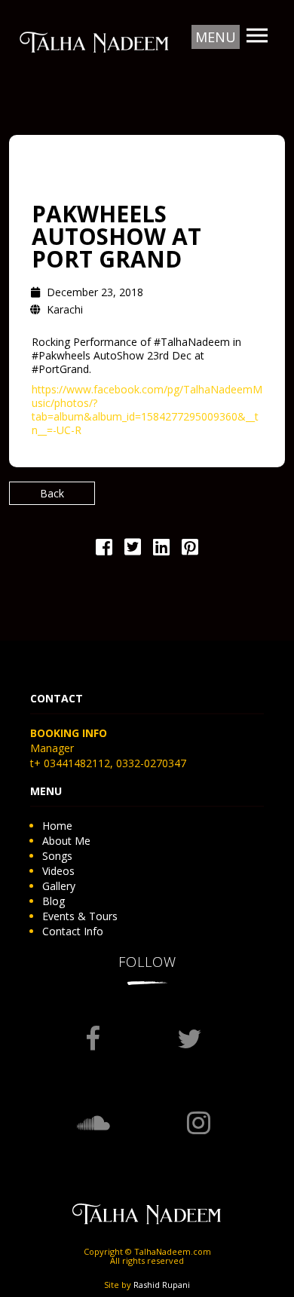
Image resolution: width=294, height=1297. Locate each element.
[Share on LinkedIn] (161, 550)
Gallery (58, 886)
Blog (53, 901)
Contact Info (72, 931)
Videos (58, 871)
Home (57, 825)
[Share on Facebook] (104, 550)
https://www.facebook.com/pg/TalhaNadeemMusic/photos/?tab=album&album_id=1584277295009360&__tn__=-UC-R (147, 409)
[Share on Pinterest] (190, 550)
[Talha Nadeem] (94, 41)
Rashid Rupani (161, 1284)
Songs (57, 856)
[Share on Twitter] (132, 550)
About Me (66, 841)
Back (52, 493)
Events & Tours (80, 916)
